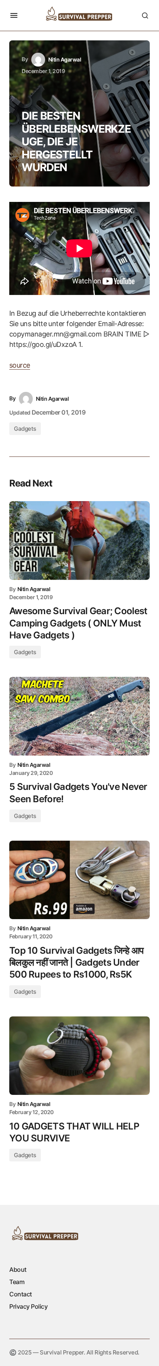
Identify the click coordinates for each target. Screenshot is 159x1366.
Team (16, 1282)
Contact (20, 1294)
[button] (14, 15)
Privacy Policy (28, 1306)
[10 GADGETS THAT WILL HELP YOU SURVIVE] (79, 1055)
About (18, 1269)
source (19, 365)
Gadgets (25, 428)
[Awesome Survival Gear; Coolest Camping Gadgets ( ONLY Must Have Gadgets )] (79, 540)
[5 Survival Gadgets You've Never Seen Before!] (79, 716)
